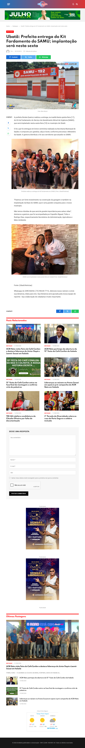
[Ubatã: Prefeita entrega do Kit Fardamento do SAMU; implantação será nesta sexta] (42, 85)
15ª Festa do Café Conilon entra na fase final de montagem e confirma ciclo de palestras (21, 385)
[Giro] (42, 4)
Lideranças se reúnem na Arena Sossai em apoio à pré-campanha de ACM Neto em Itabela (61, 385)
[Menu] (8, 4)
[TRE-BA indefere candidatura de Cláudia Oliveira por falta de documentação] (23, 401)
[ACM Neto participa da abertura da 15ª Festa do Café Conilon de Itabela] (61, 333)
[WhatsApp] (8, 133)
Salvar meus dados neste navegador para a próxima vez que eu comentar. (35, 478)
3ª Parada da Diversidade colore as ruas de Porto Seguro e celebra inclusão (60, 418)
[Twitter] (8, 128)
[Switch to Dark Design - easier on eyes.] (73, 4)
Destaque (10, 31)
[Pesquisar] (77, 4)
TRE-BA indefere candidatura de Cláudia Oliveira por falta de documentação (21, 418)
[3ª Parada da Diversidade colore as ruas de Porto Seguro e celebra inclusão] (61, 401)
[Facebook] (8, 123)
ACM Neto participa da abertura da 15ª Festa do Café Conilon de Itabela (60, 350)
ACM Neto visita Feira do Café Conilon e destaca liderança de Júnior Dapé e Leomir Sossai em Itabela (23, 351)
